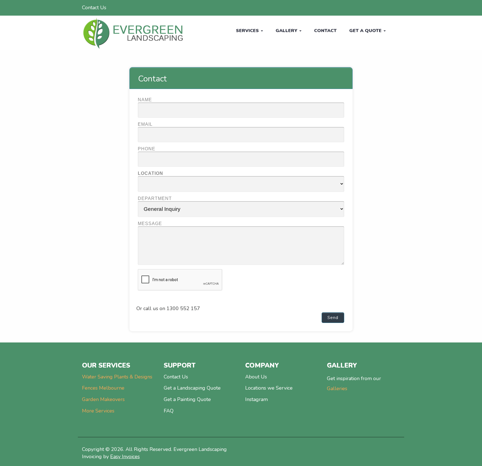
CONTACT (325, 31)
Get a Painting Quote (187, 399)
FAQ (168, 410)
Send (332, 317)
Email (145, 124)
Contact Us (94, 7)
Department (155, 198)
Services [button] (248, 31)
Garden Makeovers (103, 399)
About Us (256, 376)
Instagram (256, 399)
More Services (98, 410)
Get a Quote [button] (366, 31)
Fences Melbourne (103, 388)
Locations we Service (269, 388)
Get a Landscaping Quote (192, 388)
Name (145, 99)
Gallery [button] (287, 31)
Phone (146, 148)
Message (150, 223)
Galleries (337, 388)
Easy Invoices (125, 456)
